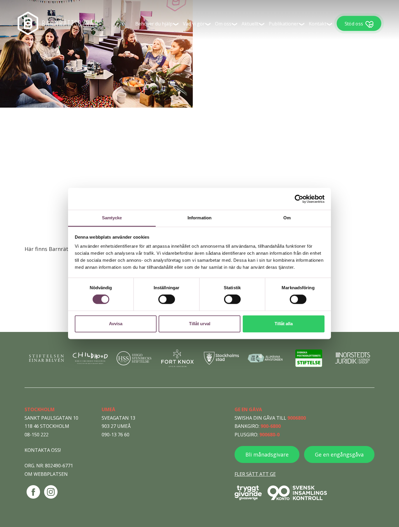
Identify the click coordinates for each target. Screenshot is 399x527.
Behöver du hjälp (154, 23)
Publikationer (284, 23)
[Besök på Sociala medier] (33, 492)
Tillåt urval (199, 323)
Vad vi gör (194, 23)
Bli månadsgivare (267, 454)
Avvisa (115, 323)
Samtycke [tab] (112, 217)
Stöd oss (354, 23)
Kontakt (317, 23)
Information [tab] (199, 217)
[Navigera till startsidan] (58, 23)
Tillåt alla (284, 323)
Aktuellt (250, 23)
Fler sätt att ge (255, 474)
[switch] (166, 299)
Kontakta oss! (43, 450)
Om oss (223, 23)
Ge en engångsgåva (339, 454)
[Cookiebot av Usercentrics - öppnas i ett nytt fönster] (299, 198)
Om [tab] (287, 217)
